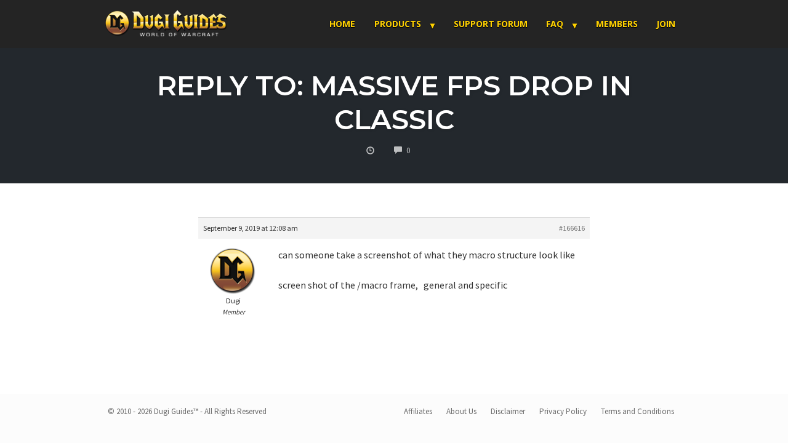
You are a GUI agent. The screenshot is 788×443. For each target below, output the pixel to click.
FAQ (554, 24)
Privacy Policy (563, 411)
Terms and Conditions (637, 411)
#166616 (572, 228)
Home (342, 24)
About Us (461, 411)
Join (665, 24)
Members (617, 24)
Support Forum (491, 24)
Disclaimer (508, 411)
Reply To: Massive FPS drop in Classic (394, 102)
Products (397, 24)
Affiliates (418, 411)
